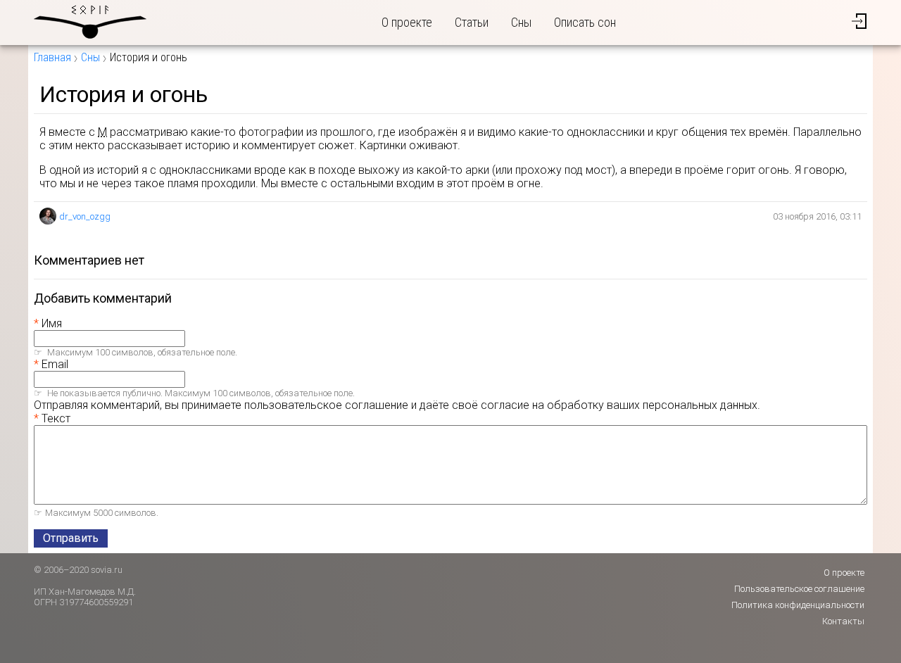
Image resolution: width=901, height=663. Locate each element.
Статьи (472, 22)
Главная (52, 57)
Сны (521, 22)
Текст (56, 418)
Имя (52, 323)
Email (55, 364)
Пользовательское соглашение (799, 588)
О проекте (407, 22)
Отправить (71, 538)
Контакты (843, 621)
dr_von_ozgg (85, 216)
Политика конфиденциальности (797, 605)
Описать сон (585, 22)
